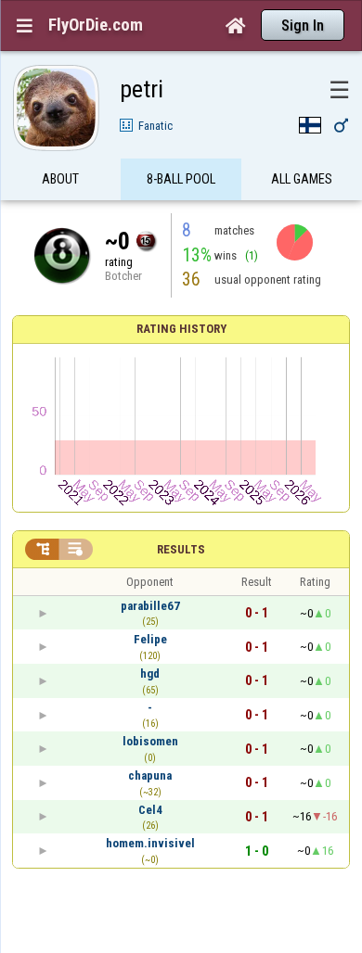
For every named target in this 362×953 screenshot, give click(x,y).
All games (301, 179)
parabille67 (150, 606)
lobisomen (150, 741)
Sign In (302, 25)
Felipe (150, 639)
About (60, 179)
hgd (150, 673)
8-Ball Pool (181, 179)
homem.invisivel (150, 843)
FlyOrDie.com (95, 25)
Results (181, 549)
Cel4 (150, 810)
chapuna (150, 775)
